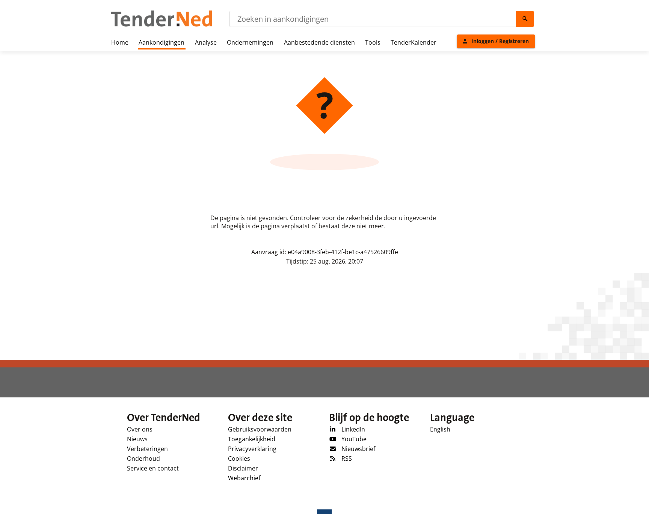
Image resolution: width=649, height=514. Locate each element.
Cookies (239, 458)
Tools (372, 42)
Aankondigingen (161, 42)
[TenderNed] (161, 25)
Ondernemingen (250, 42)
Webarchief (244, 478)
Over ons (139, 429)
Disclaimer (243, 468)
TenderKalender (413, 42)
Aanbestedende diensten (319, 42)
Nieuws (137, 439)
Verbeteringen (147, 449)
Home (119, 42)
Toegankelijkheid (251, 439)
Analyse (206, 42)
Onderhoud (143, 458)
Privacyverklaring (252, 449)
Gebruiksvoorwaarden (259, 429)
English (440, 429)
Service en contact (153, 468)
